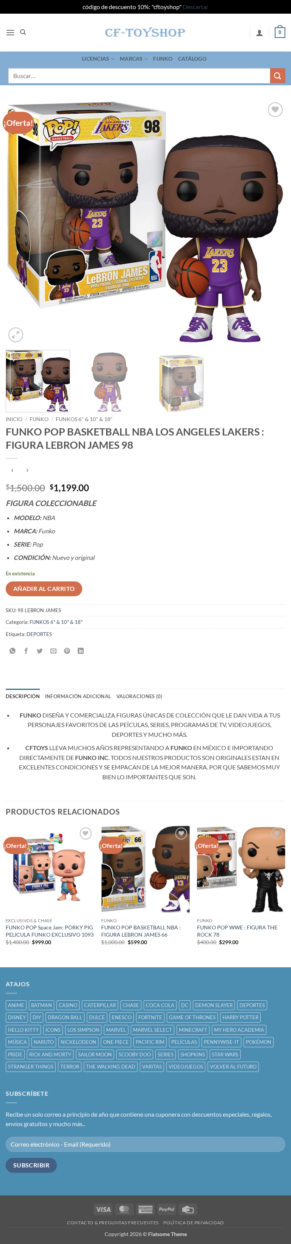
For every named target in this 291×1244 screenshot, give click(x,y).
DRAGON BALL (65, 1017)
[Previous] (21, 222)
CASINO (68, 1005)
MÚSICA (17, 1042)
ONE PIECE (116, 1042)
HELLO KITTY (23, 1030)
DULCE (97, 1017)
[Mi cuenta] (259, 32)
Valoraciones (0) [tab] (139, 696)
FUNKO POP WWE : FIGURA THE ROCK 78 (237, 931)
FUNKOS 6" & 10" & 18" (84, 419)
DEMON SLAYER (214, 1005)
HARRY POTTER (240, 1017)
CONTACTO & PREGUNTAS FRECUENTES (113, 1222)
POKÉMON (258, 1042)
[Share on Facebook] (26, 651)
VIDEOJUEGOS (186, 1067)
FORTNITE (150, 1017)
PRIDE (15, 1054)
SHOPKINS (192, 1054)
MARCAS (131, 58)
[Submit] (277, 75)
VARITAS (152, 1067)
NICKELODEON (78, 1042)
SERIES (166, 1054)
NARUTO (44, 1042)
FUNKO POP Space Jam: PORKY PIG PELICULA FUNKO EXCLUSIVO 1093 (50, 931)
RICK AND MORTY (50, 1054)
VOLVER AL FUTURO (233, 1067)
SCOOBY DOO (135, 1054)
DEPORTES (39, 634)
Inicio (14, 419)
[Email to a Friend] (53, 651)
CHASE (131, 1005)
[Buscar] (23, 32)
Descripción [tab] (23, 696)
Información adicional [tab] (78, 696)
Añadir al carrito (44, 588)
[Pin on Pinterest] (67, 651)
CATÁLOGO (192, 58)
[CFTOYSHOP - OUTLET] (145, 32)
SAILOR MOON (95, 1054)
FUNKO (162, 58)
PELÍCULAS (184, 1042)
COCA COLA (160, 1005)
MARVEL (116, 1030)
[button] (10, 32)
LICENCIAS (96, 58)
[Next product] (12, 471)
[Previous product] (27, 471)
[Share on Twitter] (40, 651)
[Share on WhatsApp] (12, 651)
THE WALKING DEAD (110, 1067)
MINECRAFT (193, 1030)
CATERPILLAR (100, 1005)
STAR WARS (225, 1054)
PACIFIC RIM (150, 1042)
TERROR (69, 1067)
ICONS (53, 1030)
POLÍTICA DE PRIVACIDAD (193, 1222)
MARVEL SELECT (152, 1030)
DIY (37, 1017)
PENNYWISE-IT (221, 1042)
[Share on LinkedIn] (81, 651)
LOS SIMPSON (83, 1030)
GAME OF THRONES (192, 1017)
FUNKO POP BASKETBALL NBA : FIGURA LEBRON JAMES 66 (141, 931)
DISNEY (17, 1017)
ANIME (16, 1005)
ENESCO (121, 1017)
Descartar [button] (195, 6)
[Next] (270, 222)
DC (184, 1005)
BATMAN (41, 1005)
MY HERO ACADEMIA (239, 1030)
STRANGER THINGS (30, 1067)
